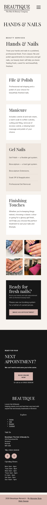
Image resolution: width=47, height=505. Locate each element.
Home (11, 419)
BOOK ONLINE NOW (23, 376)
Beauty (11, 424)
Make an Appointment (23, 312)
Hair (10, 422)
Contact (12, 426)
